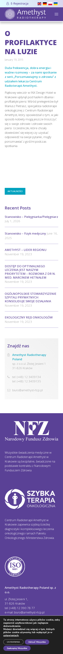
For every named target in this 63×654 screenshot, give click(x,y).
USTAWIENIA (13, 642)
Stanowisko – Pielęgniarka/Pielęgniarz (31, 217)
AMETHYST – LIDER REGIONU (25, 250)
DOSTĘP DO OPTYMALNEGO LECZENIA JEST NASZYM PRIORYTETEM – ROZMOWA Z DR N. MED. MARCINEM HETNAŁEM (30, 271)
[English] (40, 3)
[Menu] (56, 14)
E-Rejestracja (19, 3)
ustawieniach (11, 635)
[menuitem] (17, 3)
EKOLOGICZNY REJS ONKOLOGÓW (29, 317)
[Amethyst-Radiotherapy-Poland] (26, 14)
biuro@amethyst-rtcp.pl (27, 390)
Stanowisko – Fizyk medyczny (25, 233)
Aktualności (15, 191)
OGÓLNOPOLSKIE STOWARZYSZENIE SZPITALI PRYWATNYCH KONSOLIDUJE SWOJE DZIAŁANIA (30, 297)
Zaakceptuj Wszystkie (17, 648)
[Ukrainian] (56, 3)
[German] (45, 3)
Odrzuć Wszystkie (37, 642)
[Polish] (51, 3)
